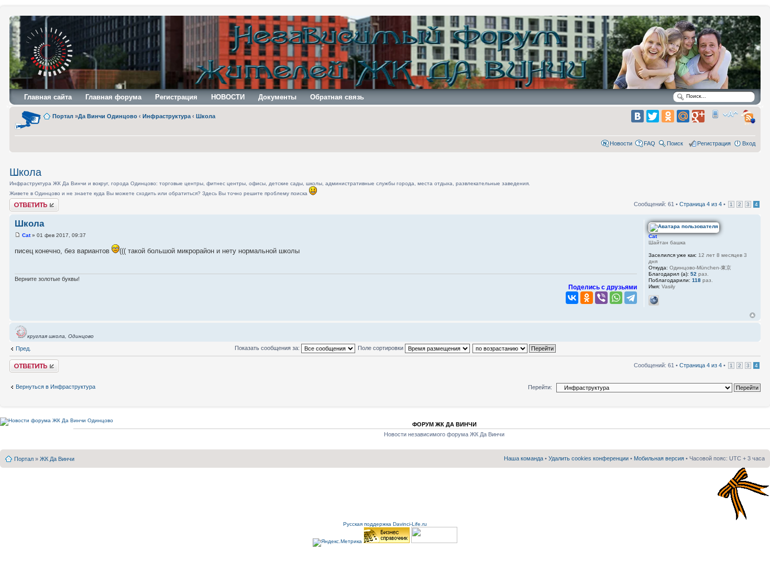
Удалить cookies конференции (588, 458)
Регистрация (176, 97)
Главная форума (113, 97)
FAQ (649, 143)
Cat (26, 235)
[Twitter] (652, 116)
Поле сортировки (381, 348)
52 (693, 274)
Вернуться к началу (752, 315)
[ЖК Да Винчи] (391, 53)
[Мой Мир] (683, 116)
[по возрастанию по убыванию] (514, 348)
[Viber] (601, 297)
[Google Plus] (698, 116)
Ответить (22, 201)
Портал (24, 459)
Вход (748, 143)
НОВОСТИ (228, 97)
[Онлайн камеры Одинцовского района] (28, 129)
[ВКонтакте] (637, 116)
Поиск (675, 143)
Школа (25, 172)
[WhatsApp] (616, 297)
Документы (277, 97)
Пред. (23, 348)
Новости (621, 143)
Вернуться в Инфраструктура (55, 387)
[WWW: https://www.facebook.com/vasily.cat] (653, 300)
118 (696, 280)
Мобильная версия (714, 114)
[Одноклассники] (668, 116)
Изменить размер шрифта (730, 114)
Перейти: (540, 387)
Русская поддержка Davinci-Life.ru (385, 524)
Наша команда (523, 458)
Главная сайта (48, 97)
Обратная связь (337, 97)
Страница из (700, 204)
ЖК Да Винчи (57, 459)
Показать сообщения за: (268, 348)
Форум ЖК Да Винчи (444, 424)
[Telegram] (630, 297)
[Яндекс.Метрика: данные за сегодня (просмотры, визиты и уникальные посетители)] (337, 542)
